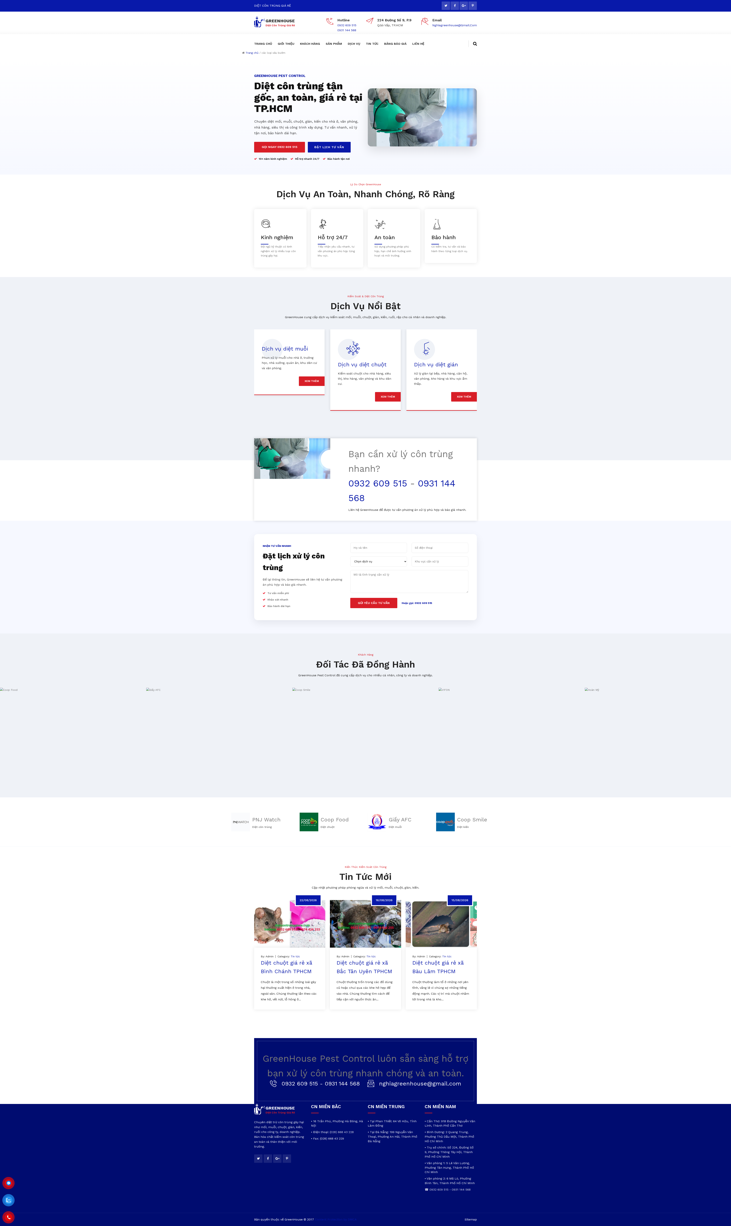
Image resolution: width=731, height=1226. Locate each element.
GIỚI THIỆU (286, 44)
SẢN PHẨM (334, 44)
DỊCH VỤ (354, 44)
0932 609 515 (346, 25)
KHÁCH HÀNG (310, 44)
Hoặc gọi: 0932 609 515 (417, 603)
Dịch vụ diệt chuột (286, 364)
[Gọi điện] (8, 1217)
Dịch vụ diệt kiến (436, 364)
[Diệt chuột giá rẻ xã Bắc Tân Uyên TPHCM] (365, 924)
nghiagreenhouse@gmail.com (454, 25)
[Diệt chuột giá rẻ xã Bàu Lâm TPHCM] (441, 924)
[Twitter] (446, 6)
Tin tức (295, 956)
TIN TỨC (372, 44)
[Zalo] (8, 1200)
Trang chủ (252, 52)
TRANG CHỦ (263, 44)
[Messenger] (8, 1183)
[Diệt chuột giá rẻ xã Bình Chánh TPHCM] (289, 924)
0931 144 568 (346, 30)
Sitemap (471, 1219)
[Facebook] (455, 6)
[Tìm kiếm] (472, 43)
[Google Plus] (464, 6)
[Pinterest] (472, 6)
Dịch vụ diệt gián (360, 364)
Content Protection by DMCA (336, 1219)
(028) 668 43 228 (342, 1132)
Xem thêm (312, 396)
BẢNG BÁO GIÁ (395, 44)
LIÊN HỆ (418, 44)
